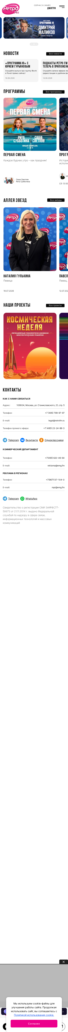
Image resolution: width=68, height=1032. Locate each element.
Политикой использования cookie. (34, 1014)
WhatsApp (31, 498)
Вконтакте (32, 440)
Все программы (54, 91)
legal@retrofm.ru (56, 420)
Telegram (13, 440)
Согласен (34, 1023)
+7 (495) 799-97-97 (55, 413)
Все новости (55, 53)
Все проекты (55, 305)
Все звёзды (56, 200)
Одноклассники (54, 440)
